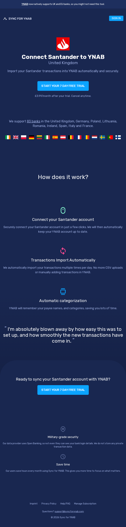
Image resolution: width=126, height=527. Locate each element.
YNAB (24, 4)
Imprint (34, 503)
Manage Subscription (85, 503)
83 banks (33, 121)
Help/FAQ (65, 503)
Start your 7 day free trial (63, 86)
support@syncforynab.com (69, 511)
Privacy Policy (49, 503)
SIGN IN (116, 18)
